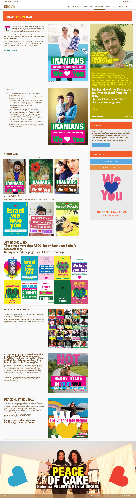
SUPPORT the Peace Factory (101, 145)
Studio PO (103, 495)
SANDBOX (98, 495)
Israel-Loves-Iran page (50, 252)
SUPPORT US (128, 495)
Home (92, 495)
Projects (119, 495)
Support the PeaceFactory (111, 167)
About (123, 495)
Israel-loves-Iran (112, 495)
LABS (107, 495)
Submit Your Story (111, 161)
